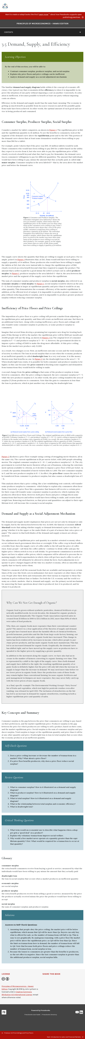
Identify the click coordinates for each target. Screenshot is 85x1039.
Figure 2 (46, 338)
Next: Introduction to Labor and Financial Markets (64, 1037)
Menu (82, 6)
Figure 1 (52, 130)
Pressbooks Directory (49, 1014)
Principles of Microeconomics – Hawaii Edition (42, 23)
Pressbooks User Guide (32, 1014)
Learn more (44, 14)
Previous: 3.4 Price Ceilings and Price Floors (18, 1033)
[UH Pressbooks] (5, 6)
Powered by (40, 1010)
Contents (8, 32)
